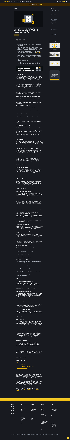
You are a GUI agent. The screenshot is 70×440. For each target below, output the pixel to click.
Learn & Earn (42, 414)
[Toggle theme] (68, 1)
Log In (60, 1)
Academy (32, 411)
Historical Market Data (53, 410)
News (22, 409)
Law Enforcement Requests (54, 426)
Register (63, 1)
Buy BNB (42, 424)
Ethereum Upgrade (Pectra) (44, 422)
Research (32, 418)
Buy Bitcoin (42, 423)
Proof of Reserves (53, 412)
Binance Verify (52, 423)
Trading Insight (52, 411)
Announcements (23, 408)
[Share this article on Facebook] (52, 10)
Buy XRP (42, 425)
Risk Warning (23, 418)
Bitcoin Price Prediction (44, 420)
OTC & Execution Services (54, 409)
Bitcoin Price (42, 416)
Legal (22, 411)
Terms (22, 412)
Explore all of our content (34, 399)
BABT (31, 417)
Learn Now (40, 4)
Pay (31, 408)
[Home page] (6, 1)
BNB (51, 408)
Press (22, 410)
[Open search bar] (57, 1)
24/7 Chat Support (53, 416)
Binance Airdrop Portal (53, 425)
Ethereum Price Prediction (44, 421)
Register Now (54, 79)
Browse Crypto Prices (43, 415)
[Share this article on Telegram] (55, 10)
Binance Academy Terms (25, 435)
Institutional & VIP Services (44, 408)
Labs (41, 409)
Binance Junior (33, 410)
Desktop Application (24, 421)
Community (22, 417)
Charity (32, 419)
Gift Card (32, 412)
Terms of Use (16, 435)
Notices (22, 419)
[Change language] (66, 1)
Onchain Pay (42, 410)
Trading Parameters (53, 424)
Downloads (22, 420)
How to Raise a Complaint (54, 427)
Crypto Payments (33, 409)
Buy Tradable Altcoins (44, 429)
